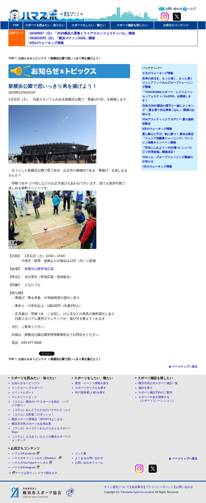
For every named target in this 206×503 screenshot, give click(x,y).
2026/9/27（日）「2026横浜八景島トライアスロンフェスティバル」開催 (82, 33)
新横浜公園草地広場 (39, 268)
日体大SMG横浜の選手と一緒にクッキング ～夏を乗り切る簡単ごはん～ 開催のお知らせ (168, 110)
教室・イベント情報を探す (92, 383)
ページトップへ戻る (185, 366)
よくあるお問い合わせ (89, 458)
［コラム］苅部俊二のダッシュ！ (33, 414)
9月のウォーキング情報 (47, 43)
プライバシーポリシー (159, 487)
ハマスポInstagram (24, 467)
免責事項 (137, 487)
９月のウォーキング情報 (157, 73)
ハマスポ (46, 14)
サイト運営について (116, 487)
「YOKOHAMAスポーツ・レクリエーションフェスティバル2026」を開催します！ (167, 96)
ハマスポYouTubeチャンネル (30, 462)
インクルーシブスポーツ (27, 387)
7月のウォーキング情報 (157, 166)
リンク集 (80, 453)
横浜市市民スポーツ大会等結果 (31, 423)
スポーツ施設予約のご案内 (155, 392)
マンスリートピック (24, 397)
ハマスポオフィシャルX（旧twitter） (35, 458)
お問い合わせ (173, 8)
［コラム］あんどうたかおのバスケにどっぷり (41, 409)
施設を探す (145, 387)
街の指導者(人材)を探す (90, 392)
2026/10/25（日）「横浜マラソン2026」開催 (62, 38)
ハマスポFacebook (24, 453)
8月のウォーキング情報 (157, 128)
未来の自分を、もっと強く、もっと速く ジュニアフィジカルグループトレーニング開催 (167, 82)
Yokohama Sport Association (137, 492)
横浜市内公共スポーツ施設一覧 (158, 383)
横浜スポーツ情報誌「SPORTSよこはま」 (38, 419)
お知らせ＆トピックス (32, 58)
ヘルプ (191, 8)
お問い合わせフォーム (89, 462)
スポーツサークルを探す (90, 387)
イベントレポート (23, 392)
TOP (16, 25)
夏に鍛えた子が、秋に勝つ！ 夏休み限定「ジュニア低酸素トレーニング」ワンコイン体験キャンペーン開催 (168, 138)
